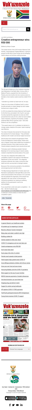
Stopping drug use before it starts (10, 283)
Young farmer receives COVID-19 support (12, 296)
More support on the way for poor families (12, 273)
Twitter (18, 209)
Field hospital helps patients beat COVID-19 (13, 259)
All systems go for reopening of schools (12, 226)
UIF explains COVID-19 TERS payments (12, 289)
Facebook (10, 209)
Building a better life (6, 236)
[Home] (16, 10)
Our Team (4, 387)
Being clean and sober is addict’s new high (12, 233)
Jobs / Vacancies (6, 198)
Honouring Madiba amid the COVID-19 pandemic (14, 269)
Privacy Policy (12, 390)
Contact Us (11, 387)
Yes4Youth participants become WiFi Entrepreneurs (15, 293)
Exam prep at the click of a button (10, 253)
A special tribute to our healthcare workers (12, 223)
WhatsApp (27, 210)
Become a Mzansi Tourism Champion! (11, 230)
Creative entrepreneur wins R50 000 (11, 246)
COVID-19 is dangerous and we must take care (14, 243)
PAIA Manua (20, 390)
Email (2, 209)
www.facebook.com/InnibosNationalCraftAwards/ (15, 191)
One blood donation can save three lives (12, 279)
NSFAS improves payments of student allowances (15, 276)
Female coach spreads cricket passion (11, 256)
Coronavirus (18, 387)
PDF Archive (26, 387)
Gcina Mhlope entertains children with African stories (15, 263)
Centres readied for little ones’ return (11, 240)
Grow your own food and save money (11, 266)
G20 (16, 389)
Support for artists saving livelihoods (11, 286)
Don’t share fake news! (7, 249)
